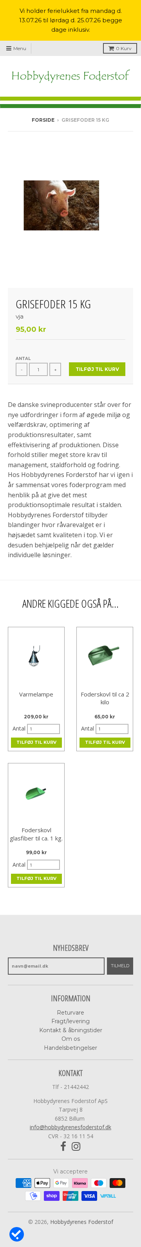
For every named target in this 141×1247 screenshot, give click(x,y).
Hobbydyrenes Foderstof (81, 1221)
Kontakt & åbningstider (70, 1030)
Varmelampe (36, 694)
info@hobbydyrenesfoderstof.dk (70, 1127)
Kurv (124, 48)
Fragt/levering (70, 1021)
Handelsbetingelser (70, 1047)
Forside (43, 120)
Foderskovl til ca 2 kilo (105, 698)
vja (20, 316)
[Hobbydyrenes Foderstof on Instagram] (76, 1146)
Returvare (70, 1012)
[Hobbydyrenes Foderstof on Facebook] (63, 1146)
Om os (70, 1038)
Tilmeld (120, 965)
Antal (23, 358)
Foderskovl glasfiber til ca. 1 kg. (36, 834)
